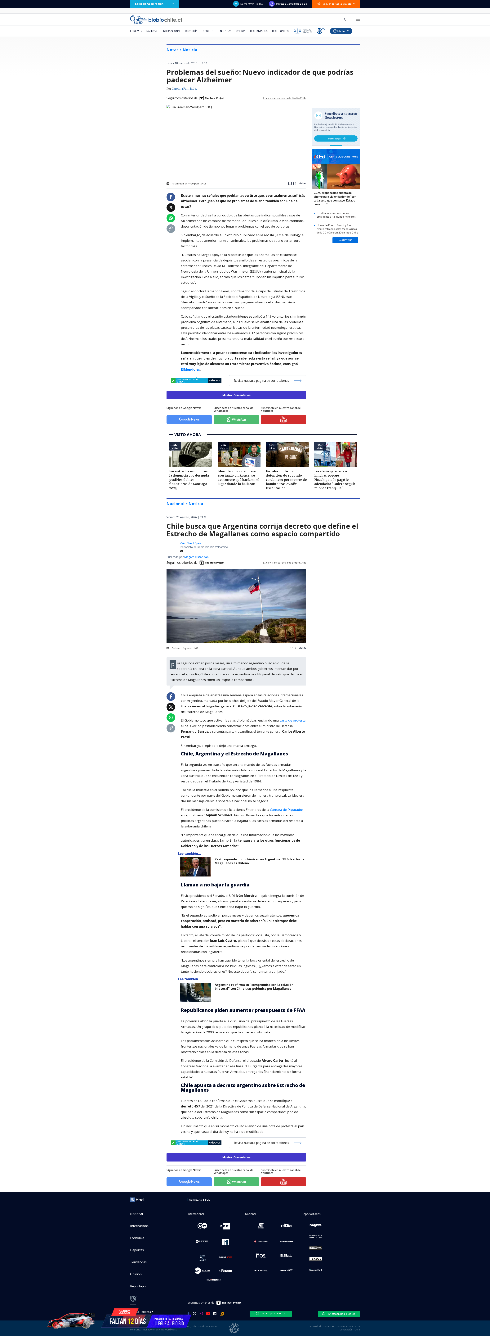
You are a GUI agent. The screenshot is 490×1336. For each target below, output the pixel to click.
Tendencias (224, 31)
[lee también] (196, 866)
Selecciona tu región (149, 4)
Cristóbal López (190, 543)
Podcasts (136, 31)
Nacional (152, 31)
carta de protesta (293, 720)
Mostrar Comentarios (236, 395)
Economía (191, 31)
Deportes (207, 31)
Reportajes (138, 1286)
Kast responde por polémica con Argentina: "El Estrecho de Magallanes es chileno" (259, 861)
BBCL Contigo (280, 31)
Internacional (171, 31)
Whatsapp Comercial (273, 1313)
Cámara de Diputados (287, 809)
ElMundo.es (190, 369)
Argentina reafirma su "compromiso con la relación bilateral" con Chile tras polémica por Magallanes (254, 987)
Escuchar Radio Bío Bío (337, 4)
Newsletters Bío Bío (251, 4)
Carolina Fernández (185, 89)
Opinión (241, 31)
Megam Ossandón (196, 557)
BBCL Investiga (259, 31)
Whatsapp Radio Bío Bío (341, 1314)
